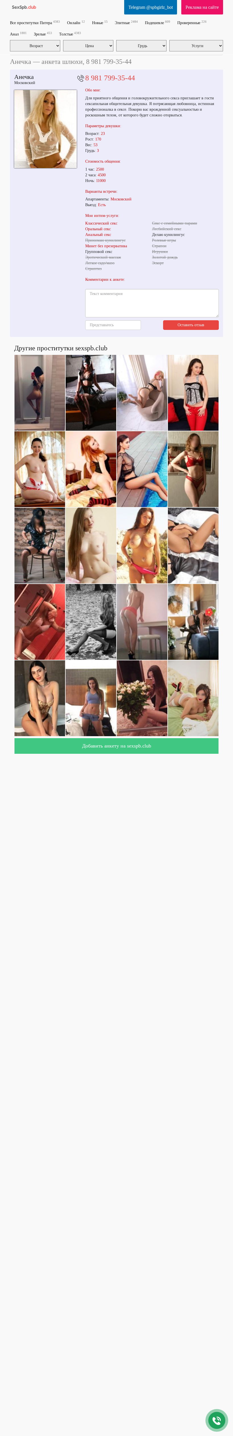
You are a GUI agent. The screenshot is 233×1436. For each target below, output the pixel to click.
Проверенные (192, 22)
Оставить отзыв (191, 325)
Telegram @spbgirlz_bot (150, 7)
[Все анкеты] (24, 7)
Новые (100, 22)
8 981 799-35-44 (110, 78)
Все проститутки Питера (35, 22)
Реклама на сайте (202, 7)
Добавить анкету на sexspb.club (116, 746)
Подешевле (157, 22)
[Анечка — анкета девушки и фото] (45, 129)
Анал (18, 34)
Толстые (70, 34)
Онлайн (76, 22)
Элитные (126, 22)
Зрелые (43, 34)
